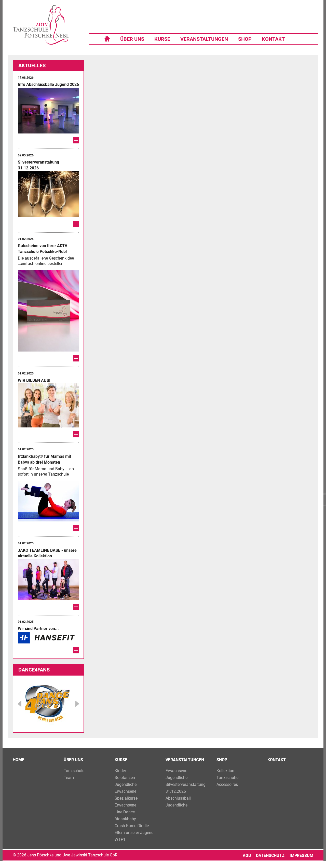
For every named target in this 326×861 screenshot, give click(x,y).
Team (69, 777)
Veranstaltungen (204, 39)
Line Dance (125, 812)
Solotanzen (125, 777)
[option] (48, 670)
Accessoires (227, 784)
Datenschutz (270, 855)
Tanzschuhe (227, 777)
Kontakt (273, 39)
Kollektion (225, 770)
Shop (245, 39)
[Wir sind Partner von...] (76, 650)
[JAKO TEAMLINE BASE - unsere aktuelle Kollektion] (76, 607)
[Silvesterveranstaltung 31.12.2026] (76, 224)
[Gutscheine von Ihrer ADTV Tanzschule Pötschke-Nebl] (76, 358)
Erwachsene (125, 791)
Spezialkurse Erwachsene (126, 802)
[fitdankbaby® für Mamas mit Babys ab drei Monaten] (76, 528)
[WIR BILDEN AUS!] (76, 434)
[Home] (107, 38)
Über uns (132, 39)
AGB (247, 855)
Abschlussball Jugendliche (178, 802)
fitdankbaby (125, 818)
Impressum (301, 855)
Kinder (120, 770)
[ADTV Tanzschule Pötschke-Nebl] (41, 25)
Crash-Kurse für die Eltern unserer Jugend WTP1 (134, 832)
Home (18, 760)
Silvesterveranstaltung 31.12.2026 (186, 788)
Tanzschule (74, 770)
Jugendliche (126, 784)
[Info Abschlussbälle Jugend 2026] (76, 140)
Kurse (162, 39)
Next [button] (77, 704)
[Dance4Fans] (48, 704)
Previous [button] (19, 704)
